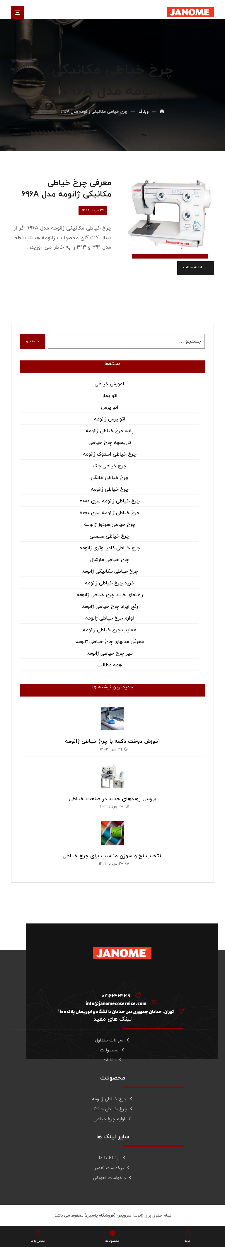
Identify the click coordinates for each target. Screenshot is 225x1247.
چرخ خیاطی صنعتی (109, 536)
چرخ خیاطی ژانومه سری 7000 (109, 501)
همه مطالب (110, 665)
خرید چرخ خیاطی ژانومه (109, 583)
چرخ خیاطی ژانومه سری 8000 (109, 512)
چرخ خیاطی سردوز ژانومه (109, 524)
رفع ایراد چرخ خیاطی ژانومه (109, 606)
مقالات (109, 1060)
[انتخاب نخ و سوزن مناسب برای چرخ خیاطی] (112, 833)
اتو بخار (109, 395)
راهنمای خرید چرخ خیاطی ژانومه (109, 594)
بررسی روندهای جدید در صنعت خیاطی (112, 799)
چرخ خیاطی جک (109, 466)
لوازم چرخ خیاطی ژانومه (109, 618)
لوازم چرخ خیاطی (109, 1119)
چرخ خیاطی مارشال (109, 559)
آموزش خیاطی (110, 384)
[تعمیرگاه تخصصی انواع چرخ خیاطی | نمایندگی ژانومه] (190, 12)
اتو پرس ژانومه (109, 419)
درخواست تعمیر (109, 1168)
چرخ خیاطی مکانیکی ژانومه (109, 571)
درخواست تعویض (109, 1178)
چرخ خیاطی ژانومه (110, 489)
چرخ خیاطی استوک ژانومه (110, 454)
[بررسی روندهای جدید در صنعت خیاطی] (112, 776)
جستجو (32, 341)
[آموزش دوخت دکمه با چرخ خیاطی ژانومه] (112, 718)
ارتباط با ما (109, 1158)
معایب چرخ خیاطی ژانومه (109, 630)
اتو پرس (109, 407)
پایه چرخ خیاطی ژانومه (110, 431)
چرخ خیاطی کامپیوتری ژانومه (109, 548)
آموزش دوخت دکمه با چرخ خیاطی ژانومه (112, 741)
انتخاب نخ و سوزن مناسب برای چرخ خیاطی (112, 856)
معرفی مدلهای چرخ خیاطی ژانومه (109, 641)
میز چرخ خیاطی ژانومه (109, 653)
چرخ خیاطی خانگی (110, 477)
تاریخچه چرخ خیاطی (109, 442)
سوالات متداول (109, 1040)
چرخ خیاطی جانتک (109, 1109)
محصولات (109, 1050)
